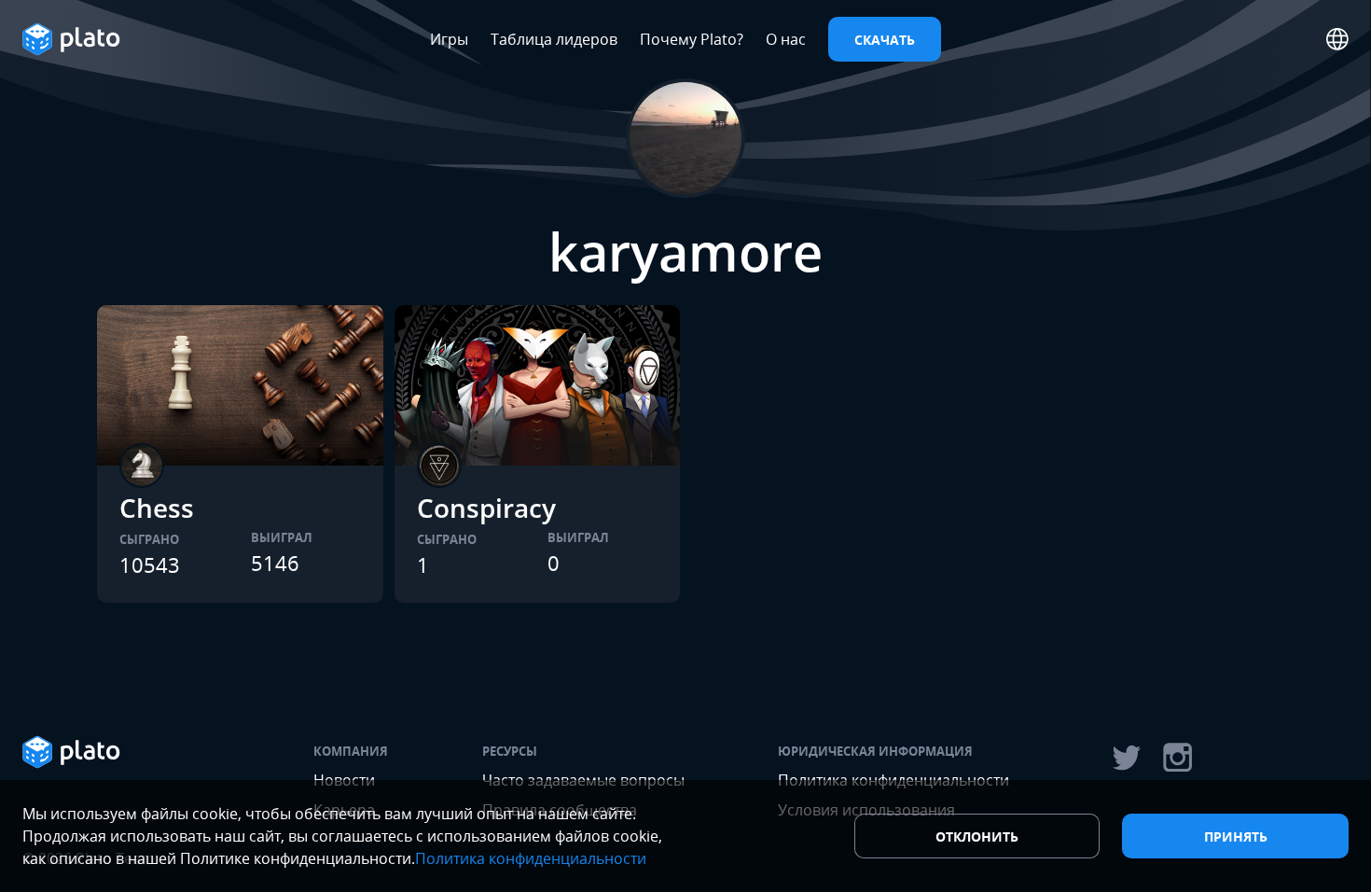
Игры (449, 39)
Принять (1235, 836)
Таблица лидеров (554, 39)
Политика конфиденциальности (530, 858)
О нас (786, 39)
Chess (156, 507)
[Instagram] (1178, 757)
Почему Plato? (691, 39)
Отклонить (976, 836)
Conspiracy (486, 507)
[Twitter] (1125, 757)
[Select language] (1337, 39)
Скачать (884, 40)
